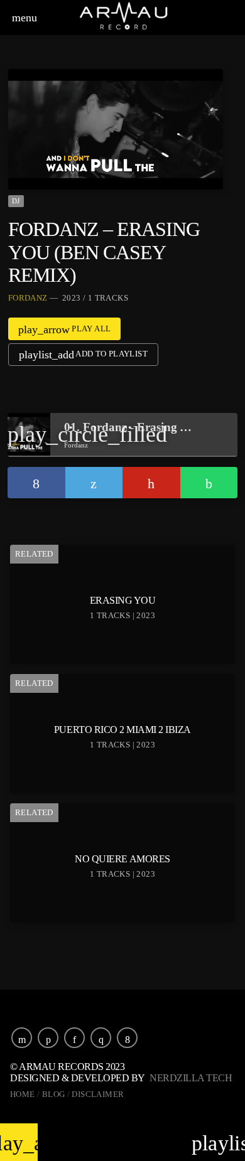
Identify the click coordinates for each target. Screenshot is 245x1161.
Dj (15, 201)
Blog (53, 1094)
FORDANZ (28, 297)
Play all (64, 329)
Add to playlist (83, 354)
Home (22, 1094)
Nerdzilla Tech (191, 1078)
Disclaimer (98, 1094)
